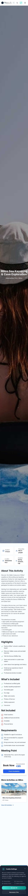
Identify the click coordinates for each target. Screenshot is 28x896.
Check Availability (14, 771)
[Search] (13, 2)
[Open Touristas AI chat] (21, 3)
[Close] (25, 869)
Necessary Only (14, 892)
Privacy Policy (7, 881)
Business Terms (7, 883)
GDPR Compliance (20, 883)
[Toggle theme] (17, 2)
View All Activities (6, 805)
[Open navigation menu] (25, 3)
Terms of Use (19, 881)
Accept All (14, 888)
